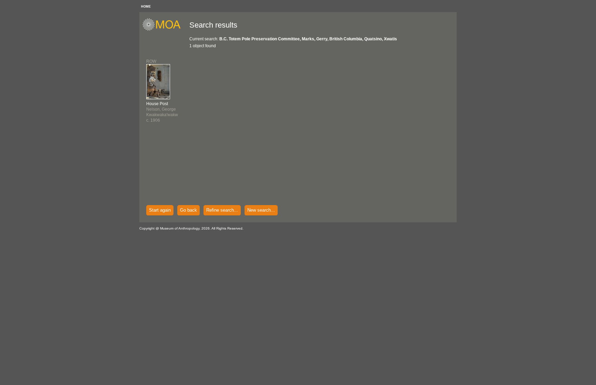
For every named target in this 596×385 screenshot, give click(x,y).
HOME (146, 6)
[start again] (164, 29)
